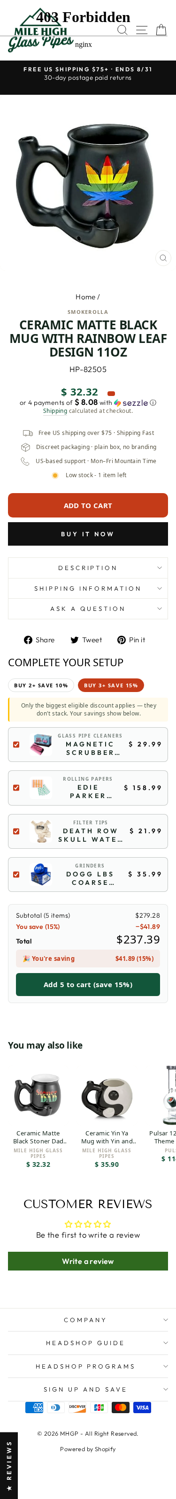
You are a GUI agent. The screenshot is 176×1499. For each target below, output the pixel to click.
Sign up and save (86, 1389)
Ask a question (88, 608)
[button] (88, 402)
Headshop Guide (86, 1343)
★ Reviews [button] (9, 1465)
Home (86, 296)
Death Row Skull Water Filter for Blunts (90, 835)
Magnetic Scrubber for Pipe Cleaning (90, 748)
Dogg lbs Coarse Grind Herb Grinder (90, 878)
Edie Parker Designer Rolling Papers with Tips (88, 791)
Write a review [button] (88, 1261)
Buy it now (88, 534)
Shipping (55, 411)
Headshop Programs (86, 1366)
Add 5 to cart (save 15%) (88, 984)
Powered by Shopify (87, 1449)
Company (85, 1320)
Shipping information (88, 588)
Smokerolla (88, 311)
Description (88, 567)
